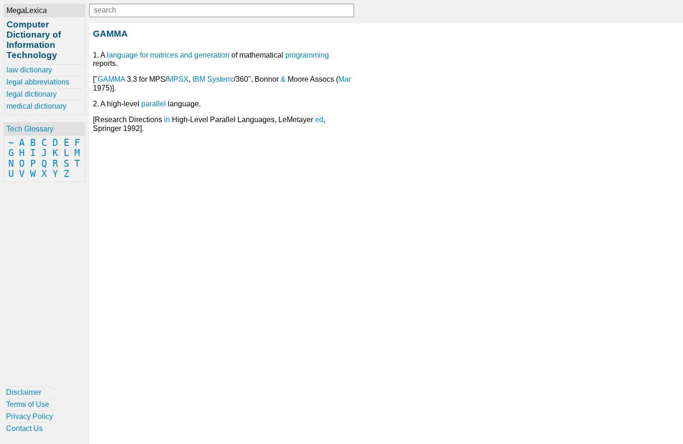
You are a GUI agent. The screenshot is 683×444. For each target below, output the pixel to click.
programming (307, 55)
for (144, 55)
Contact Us (24, 428)
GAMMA (111, 79)
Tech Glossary (30, 129)
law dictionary (29, 70)
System (219, 79)
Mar (344, 79)
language (122, 55)
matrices (164, 55)
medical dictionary (36, 106)
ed (319, 120)
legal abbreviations (38, 82)
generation (212, 55)
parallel (153, 104)
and (186, 55)
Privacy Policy (29, 416)
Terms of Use (27, 404)
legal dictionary (32, 94)
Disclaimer (23, 392)
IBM (198, 79)
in (167, 120)
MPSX (178, 79)
